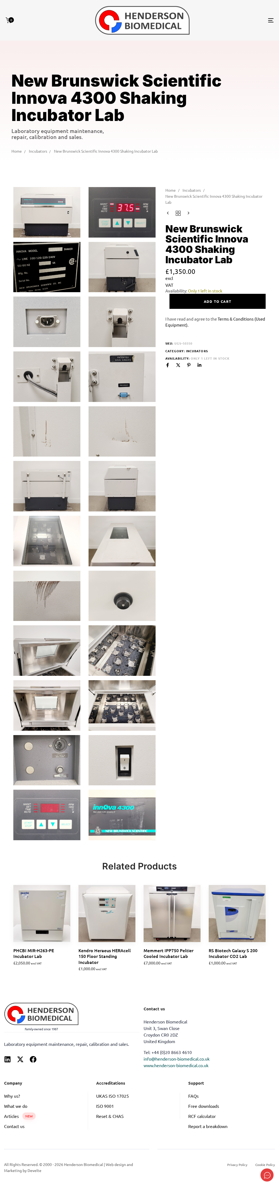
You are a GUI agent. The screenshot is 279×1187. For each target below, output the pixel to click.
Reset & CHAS (110, 1116)
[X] (178, 365)
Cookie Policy (265, 1164)
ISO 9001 (105, 1106)
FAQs (193, 1096)
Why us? (12, 1096)
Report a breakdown (208, 1126)
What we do (15, 1106)
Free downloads (203, 1106)
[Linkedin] (199, 365)
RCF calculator (202, 1116)
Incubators (38, 151)
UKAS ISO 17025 (112, 1096)
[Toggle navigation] (229, 20)
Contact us (14, 1126)
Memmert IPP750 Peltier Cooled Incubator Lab (168, 953)
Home (16, 151)
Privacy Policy (237, 1164)
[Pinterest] (189, 365)
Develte (34, 1170)
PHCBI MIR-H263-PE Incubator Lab (33, 953)
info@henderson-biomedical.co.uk (177, 1058)
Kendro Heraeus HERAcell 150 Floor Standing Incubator (104, 956)
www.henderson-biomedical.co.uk (176, 1065)
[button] (24, 966)
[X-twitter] (20, 1059)
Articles (18, 1116)
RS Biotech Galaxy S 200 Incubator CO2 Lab (233, 953)
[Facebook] (167, 365)
